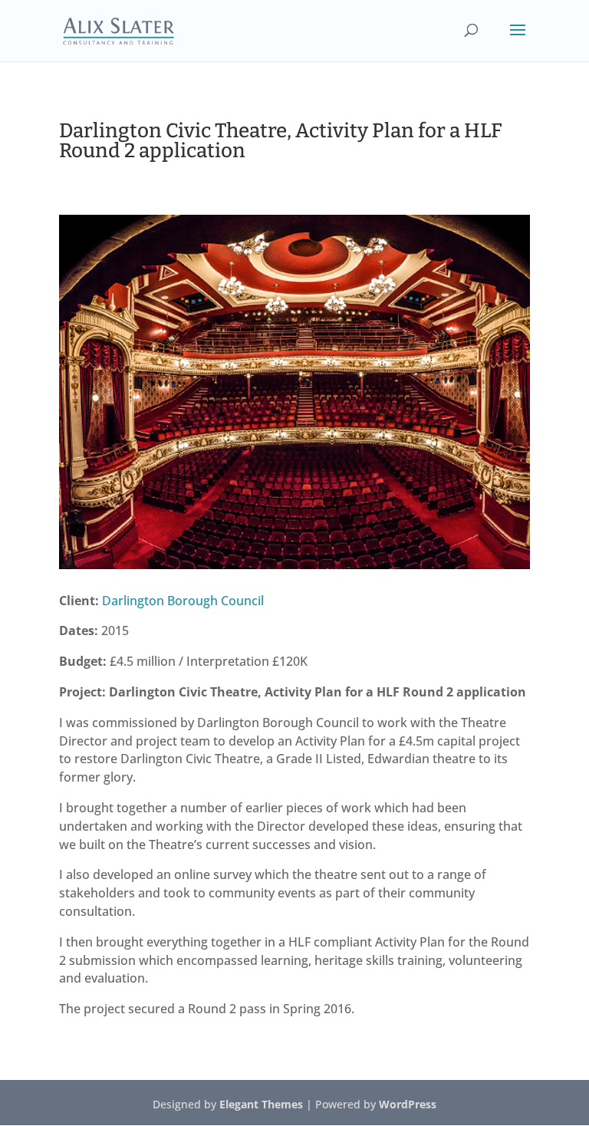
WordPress (407, 1104)
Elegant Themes (261, 1104)
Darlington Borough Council (183, 600)
